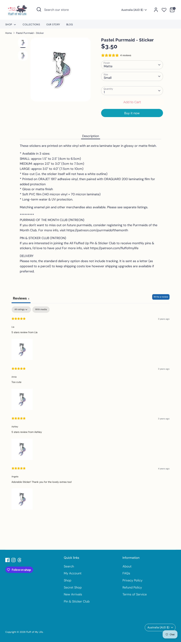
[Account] (155, 9)
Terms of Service (134, 594)
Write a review (161, 296)
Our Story (53, 24)
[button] (22, 348)
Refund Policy (132, 587)
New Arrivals (73, 594)
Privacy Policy (132, 580)
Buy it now (132, 113)
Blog (69, 24)
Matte (108, 66)
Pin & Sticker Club (77, 601)
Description (90, 136)
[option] (60, 71)
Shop (9, 24)
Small (108, 78)
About (127, 566)
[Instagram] (13, 560)
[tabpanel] (90, 408)
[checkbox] (41, 309)
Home (8, 33)
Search (69, 566)
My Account (72, 573)
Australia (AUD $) (132, 10)
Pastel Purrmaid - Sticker (30, 33)
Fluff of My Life (34, 631)
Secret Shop (73, 587)
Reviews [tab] (21, 298)
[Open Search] (38, 9)
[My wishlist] (164, 9)
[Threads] (19, 560)
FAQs (126, 573)
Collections (31, 24)
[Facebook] (7, 560)
